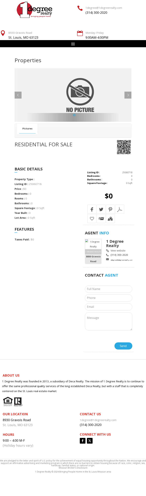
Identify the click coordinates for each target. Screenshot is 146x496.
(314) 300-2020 (96, 12)
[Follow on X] (90, 441)
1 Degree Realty (115, 243)
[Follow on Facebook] (82, 441)
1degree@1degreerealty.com (103, 7)
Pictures (27, 128)
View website (118, 250)
